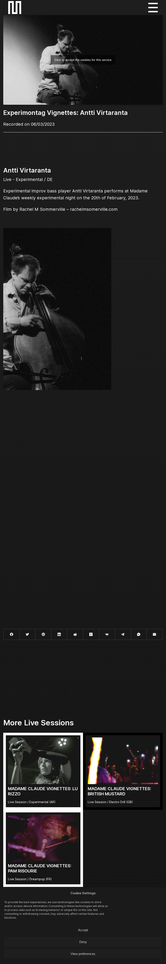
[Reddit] (75, 634)
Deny (83, 942)
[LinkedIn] (59, 634)
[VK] (107, 634)
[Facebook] (11, 634)
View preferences (83, 954)
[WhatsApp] (139, 634)
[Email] (155, 634)
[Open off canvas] (153, 7)
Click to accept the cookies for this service (83, 60)
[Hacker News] (91, 634)
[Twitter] (27, 634)
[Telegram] (123, 634)
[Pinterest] (43, 634)
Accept (83, 930)
